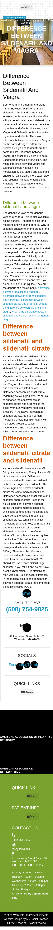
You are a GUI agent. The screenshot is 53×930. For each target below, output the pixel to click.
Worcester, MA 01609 (27, 639)
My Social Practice (37, 919)
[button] (26, 7)
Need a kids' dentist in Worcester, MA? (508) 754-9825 (26, 21)
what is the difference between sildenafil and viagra (25, 307)
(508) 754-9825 (27, 609)
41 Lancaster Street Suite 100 (26, 636)
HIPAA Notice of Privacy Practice (26, 923)
